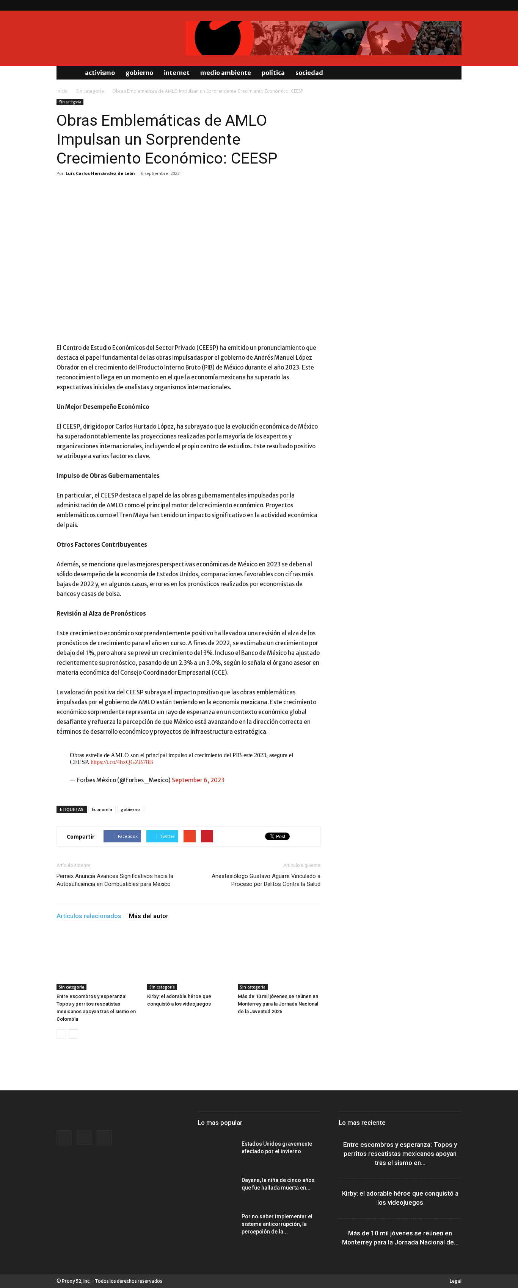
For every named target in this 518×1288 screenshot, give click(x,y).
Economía (102, 809)
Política (273, 72)
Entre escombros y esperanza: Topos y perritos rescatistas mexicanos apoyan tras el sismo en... (400, 1153)
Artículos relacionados (89, 916)
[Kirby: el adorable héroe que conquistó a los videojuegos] (188, 961)
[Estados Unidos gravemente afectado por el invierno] (216, 1153)
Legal (455, 1281)
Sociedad (309, 72)
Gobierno (139, 72)
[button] (452, 73)
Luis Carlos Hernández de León (100, 173)
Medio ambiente (225, 72)
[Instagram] (443, 5)
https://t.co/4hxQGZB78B (122, 762)
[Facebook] (430, 5)
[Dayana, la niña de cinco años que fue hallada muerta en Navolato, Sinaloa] (216, 1189)
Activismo (100, 72)
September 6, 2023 (198, 780)
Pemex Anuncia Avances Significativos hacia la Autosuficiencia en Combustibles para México (115, 880)
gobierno (130, 809)
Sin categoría (90, 91)
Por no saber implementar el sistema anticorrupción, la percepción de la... (277, 1224)
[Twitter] (455, 5)
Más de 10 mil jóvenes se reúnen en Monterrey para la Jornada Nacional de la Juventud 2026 (278, 1003)
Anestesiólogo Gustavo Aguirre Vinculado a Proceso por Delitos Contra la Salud (266, 880)
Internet (177, 72)
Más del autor (148, 916)
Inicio (62, 91)
